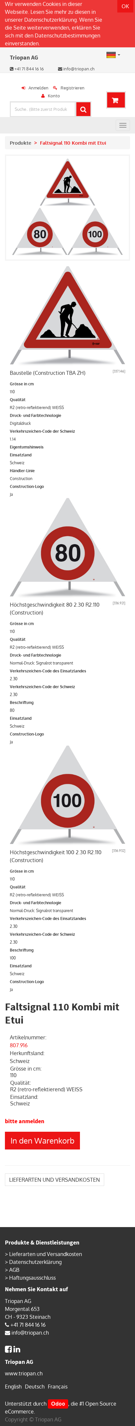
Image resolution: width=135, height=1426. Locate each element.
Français (58, 1386)
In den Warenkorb (42, 1140)
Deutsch (35, 1386)
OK (125, 6)
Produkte (20, 143)
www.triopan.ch (24, 1373)
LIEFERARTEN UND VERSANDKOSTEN (54, 1179)
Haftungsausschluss (32, 1277)
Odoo (58, 1403)
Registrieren (73, 87)
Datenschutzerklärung (50, 19)
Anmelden (38, 87)
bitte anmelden (24, 1121)
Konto (54, 95)
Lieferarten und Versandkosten (45, 1254)
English (13, 1386)
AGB (14, 1270)
